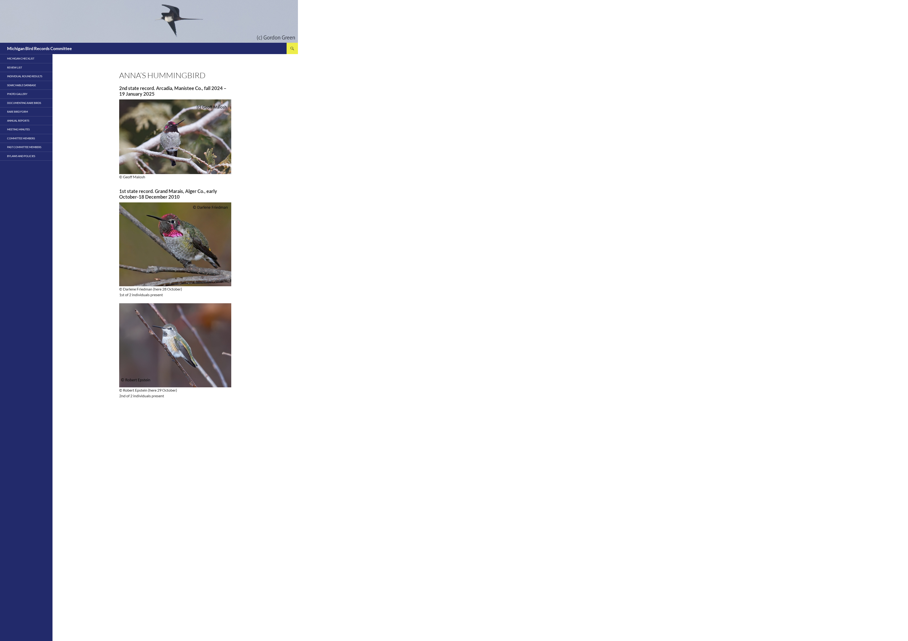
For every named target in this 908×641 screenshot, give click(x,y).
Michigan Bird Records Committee (39, 48)
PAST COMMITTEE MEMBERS (24, 147)
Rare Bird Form (17, 111)
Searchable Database (21, 85)
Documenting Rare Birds (24, 102)
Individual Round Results (24, 76)
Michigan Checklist (20, 58)
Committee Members (21, 138)
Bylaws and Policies (21, 156)
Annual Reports (18, 120)
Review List (14, 67)
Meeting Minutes (18, 129)
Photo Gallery (17, 93)
